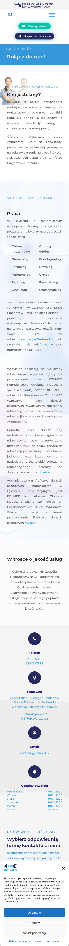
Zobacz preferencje (34, 933)
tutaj (30, 523)
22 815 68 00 (26, 3)
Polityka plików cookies (18, 941)
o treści (43, 472)
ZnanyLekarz (38, 26)
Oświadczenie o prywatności (46, 941)
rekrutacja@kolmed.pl (36, 339)
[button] (63, 868)
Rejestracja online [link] (37, 36)
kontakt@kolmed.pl (34, 753)
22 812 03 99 (44, 3)
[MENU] (52, 15)
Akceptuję (34, 912)
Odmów (34, 923)
